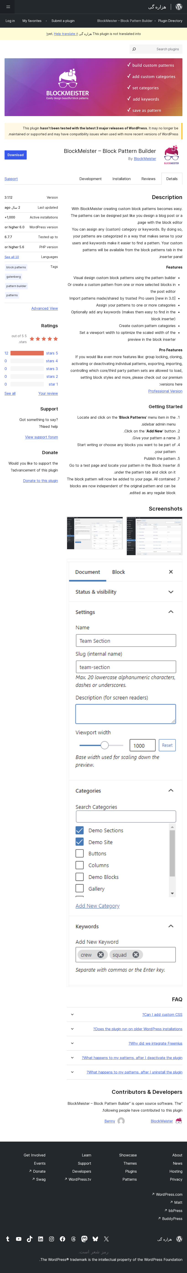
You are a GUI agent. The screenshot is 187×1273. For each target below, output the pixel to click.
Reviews (148, 178)
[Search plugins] (134, 49)
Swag (39, 1179)
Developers (81, 1171)
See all (10, 393)
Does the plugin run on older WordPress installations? (137, 1029)
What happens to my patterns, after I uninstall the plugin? (134, 1072)
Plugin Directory (170, 21)
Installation (121, 178)
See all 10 (12, 257)
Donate (37, 1171)
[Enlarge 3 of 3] (176, 565)
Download (16, 155)
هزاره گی (164, 1239)
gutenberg (13, 276)
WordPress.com (166, 1194)
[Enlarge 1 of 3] (176, 523)
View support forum (41, 437)
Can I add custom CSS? (162, 1014)
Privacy (176, 1179)
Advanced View (44, 308)
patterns (12, 295)
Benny (109, 1121)
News (177, 1163)
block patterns (16, 267)
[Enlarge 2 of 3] (116, 523)
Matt (176, 1202)
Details (172, 178)
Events (40, 1163)
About (177, 1155)
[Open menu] (7, 7)
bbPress (173, 1210)
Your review (48, 393)
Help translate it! (62, 34)
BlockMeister (145, 158)
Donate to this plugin (40, 480)
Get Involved (35, 1155)
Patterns (129, 1179)
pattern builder (16, 286)
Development (90, 178)
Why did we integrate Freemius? (155, 1043)
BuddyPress (170, 1218)
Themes (130, 1163)
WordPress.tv (77, 1179)
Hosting (175, 1171)
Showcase (128, 1155)
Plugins (131, 1171)
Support (11, 178)
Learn (86, 1155)
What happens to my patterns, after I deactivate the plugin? (132, 1058)
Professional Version (165, 391)
